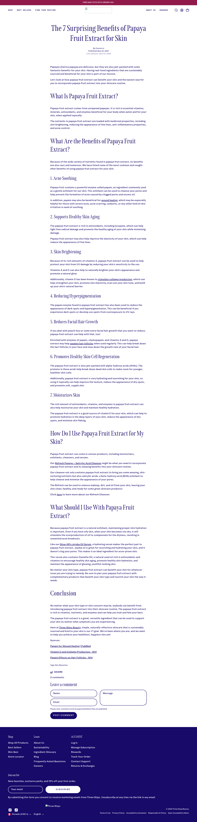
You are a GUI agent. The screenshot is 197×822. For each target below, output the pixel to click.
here (59, 495)
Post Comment (63, 715)
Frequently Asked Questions (50, 761)
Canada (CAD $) (20, 814)
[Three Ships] (98, 10)
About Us (39, 743)
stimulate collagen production (115, 279)
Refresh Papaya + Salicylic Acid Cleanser (78, 463)
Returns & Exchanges (83, 766)
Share (58, 672)
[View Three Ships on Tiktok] (16, 810)
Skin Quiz (13, 752)
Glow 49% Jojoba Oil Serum (75, 544)
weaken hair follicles (81, 344)
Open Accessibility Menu (178, 813)
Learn (37, 737)
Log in (74, 743)
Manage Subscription (83, 748)
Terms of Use (105, 813)
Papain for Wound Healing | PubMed (70, 646)
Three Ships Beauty (70, 628)
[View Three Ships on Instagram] (10, 810)
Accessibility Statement (136, 813)
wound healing (109, 200)
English (37, 814)
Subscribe (63, 790)
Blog (36, 757)
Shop (10, 737)
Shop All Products (18, 743)
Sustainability (41, 748)
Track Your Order (80, 757)
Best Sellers (14, 748)
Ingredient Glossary (45, 752)
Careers (38, 766)
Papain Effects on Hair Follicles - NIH (71, 658)
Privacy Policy (118, 813)
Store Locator (16, 757)
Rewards (76, 752)
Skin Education (61, 665)
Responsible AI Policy (157, 813)
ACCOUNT (76, 737)
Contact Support (80, 761)
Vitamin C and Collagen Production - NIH (73, 652)
